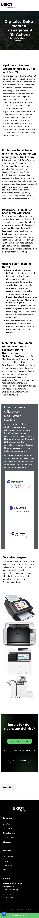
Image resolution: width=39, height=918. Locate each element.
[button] (12, 787)
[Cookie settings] (4, 914)
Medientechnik (9, 837)
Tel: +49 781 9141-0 (10, 894)
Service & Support (10, 856)
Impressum (7, 861)
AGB (4, 870)
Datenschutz (8, 865)
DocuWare (7, 824)
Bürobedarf (7, 842)
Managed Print (9, 828)
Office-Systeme (9, 833)
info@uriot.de (8, 897)
